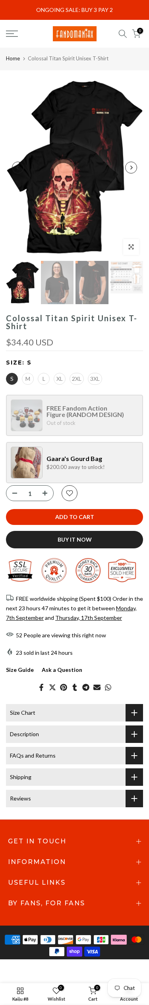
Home (13, 58)
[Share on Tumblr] (74, 687)
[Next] (131, 168)
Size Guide (20, 669)
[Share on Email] (97, 687)
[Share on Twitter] (52, 687)
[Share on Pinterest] (63, 687)
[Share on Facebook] (41, 687)
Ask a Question (62, 669)
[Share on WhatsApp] (108, 687)
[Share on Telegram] (85, 687)
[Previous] (18, 168)
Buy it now (75, 539)
